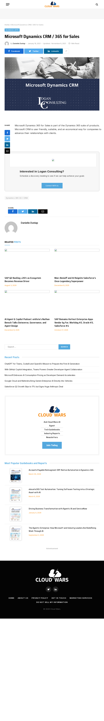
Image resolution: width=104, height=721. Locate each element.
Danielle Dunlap (19, 43)
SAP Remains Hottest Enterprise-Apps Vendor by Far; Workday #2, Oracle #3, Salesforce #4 (73, 322)
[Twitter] (7, 138)
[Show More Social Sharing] (66, 51)
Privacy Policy (40, 598)
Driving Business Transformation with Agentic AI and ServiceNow (58, 508)
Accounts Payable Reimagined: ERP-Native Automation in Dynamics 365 (61, 470)
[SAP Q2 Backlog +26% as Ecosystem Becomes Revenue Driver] (27, 261)
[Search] (96, 4)
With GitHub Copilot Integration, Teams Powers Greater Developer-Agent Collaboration (43, 369)
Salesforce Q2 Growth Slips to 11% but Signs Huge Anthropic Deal (34, 386)
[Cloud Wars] (52, 4)
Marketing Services (81, 598)
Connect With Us (52, 185)
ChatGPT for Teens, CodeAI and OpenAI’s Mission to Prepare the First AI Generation (42, 364)
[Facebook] (7, 132)
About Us (23, 598)
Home (7, 25)
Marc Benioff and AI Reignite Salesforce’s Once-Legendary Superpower (75, 279)
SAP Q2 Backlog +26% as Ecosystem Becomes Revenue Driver (23, 279)
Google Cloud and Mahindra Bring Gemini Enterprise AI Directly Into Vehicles (38, 381)
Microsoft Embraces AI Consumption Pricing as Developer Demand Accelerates (40, 375)
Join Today (52, 445)
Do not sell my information (52, 602)
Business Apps (12, 30)
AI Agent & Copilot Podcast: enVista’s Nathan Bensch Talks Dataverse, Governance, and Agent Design (27, 322)
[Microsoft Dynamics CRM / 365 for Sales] (52, 88)
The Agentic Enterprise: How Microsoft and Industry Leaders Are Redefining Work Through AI (62, 529)
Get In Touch (58, 598)
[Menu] (7, 4)
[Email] (7, 151)
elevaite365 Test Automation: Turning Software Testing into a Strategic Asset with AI (62, 491)
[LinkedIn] (7, 145)
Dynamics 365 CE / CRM (17, 198)
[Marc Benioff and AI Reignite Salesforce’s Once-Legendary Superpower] (76, 261)
